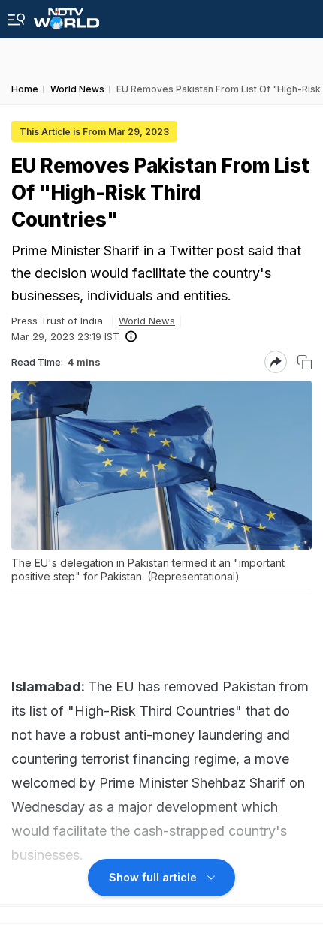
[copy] (304, 362)
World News (147, 321)
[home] (66, 14)
